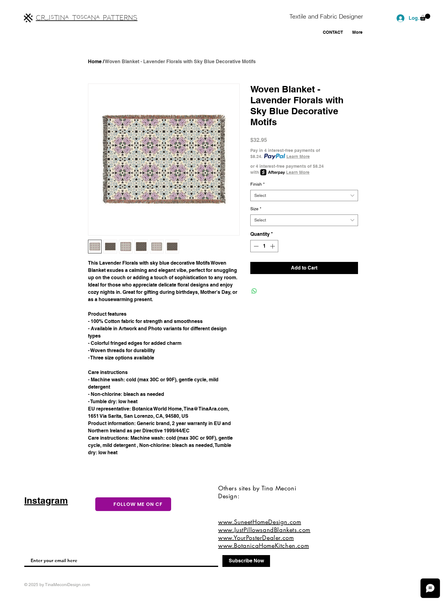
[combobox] (304, 195)
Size (255, 208)
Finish (257, 184)
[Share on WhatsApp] (254, 291)
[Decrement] (255, 246)
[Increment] (273, 246)
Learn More (298, 156)
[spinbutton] (264, 246)
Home (95, 61)
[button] (425, 17)
